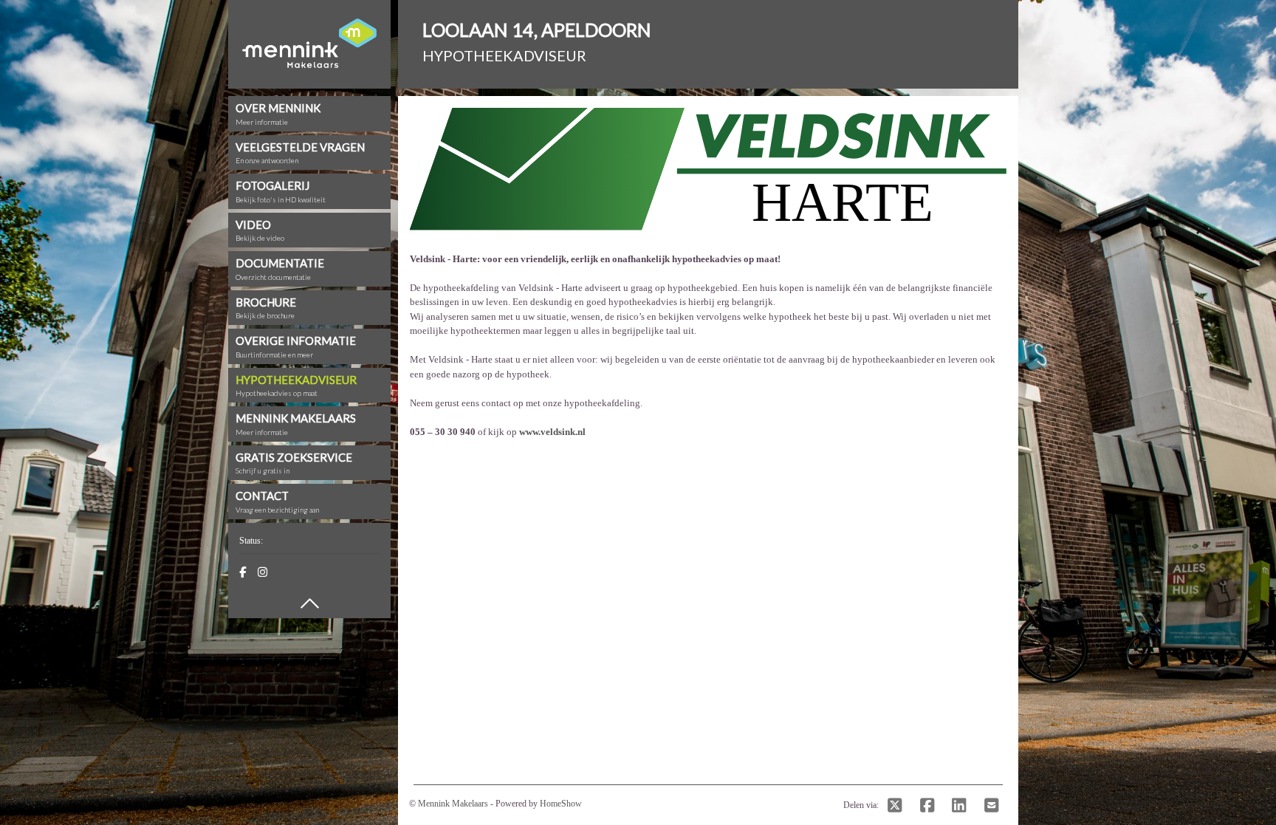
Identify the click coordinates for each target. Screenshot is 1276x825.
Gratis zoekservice (294, 463)
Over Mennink (278, 113)
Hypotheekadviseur (296, 385)
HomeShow (561, 803)
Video (260, 230)
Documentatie (280, 268)
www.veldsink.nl (552, 431)
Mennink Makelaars (453, 803)
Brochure (266, 308)
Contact (277, 501)
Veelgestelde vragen (300, 152)
